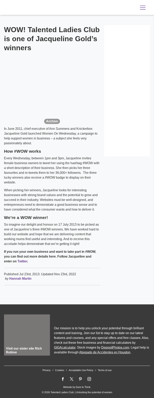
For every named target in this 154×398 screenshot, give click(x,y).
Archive (52, 121)
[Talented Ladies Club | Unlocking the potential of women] (46, 8)
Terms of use (105, 370)
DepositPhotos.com (115, 347)
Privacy (47, 370)
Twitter (22, 261)
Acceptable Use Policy (81, 370)
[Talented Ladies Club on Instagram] (89, 379)
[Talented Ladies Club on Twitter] (71, 379)
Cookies (59, 370)
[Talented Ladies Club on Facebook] (62, 379)
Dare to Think (83, 387)
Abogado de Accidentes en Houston (104, 352)
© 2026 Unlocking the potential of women (77, 392)
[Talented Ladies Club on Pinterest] (80, 379)
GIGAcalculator (64, 347)
